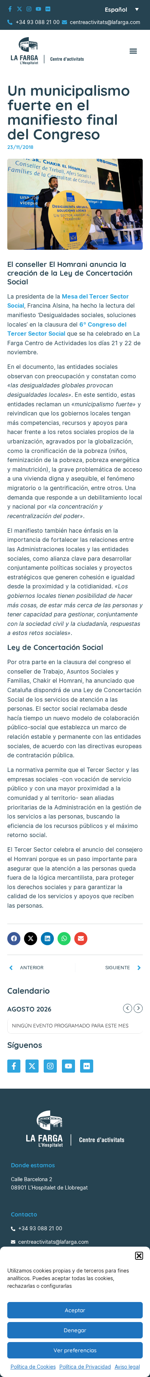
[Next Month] (138, 1008)
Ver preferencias (75, 1350)
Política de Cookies (33, 1367)
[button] (139, 1255)
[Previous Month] (127, 1008)
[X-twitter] (19, 9)
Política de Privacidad (85, 1367)
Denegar (75, 1330)
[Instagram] (29, 9)
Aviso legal (127, 1367)
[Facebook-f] (10, 9)
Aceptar (75, 1310)
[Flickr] (48, 9)
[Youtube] (38, 9)
